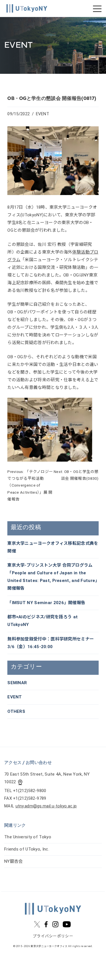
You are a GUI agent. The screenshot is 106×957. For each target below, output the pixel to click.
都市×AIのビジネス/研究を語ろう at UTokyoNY (42, 620)
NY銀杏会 (13, 861)
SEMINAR (17, 682)
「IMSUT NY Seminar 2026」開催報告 (46, 602)
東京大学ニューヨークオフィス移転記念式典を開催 (52, 547)
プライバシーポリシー (53, 936)
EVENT (42, 113)
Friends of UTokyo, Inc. (26, 849)
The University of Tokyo (27, 836)
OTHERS (16, 711)
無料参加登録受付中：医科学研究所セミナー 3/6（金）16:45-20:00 (50, 642)
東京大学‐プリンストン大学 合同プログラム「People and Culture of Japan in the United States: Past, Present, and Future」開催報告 (52, 577)
